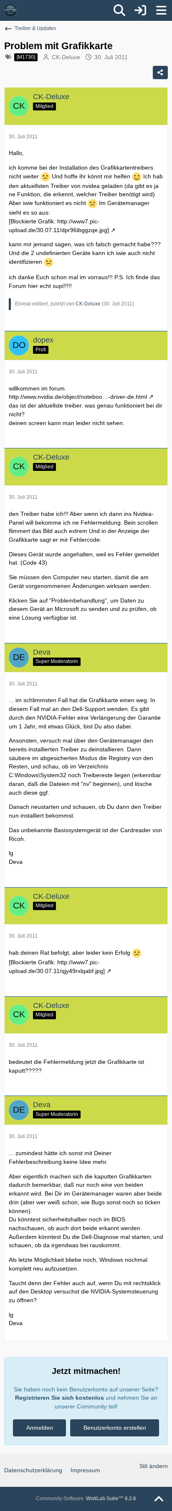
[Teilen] (160, 72)
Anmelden (39, 1427)
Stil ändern (153, 1466)
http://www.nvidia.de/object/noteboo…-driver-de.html (78, 396)
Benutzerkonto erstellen (114, 1427)
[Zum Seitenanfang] (158, 1499)
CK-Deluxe (66, 57)
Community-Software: (86, 1498)
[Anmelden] (140, 10)
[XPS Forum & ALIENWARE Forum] (10, 10)
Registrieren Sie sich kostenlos (59, 1397)
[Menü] (161, 10)
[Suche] (119, 10)
